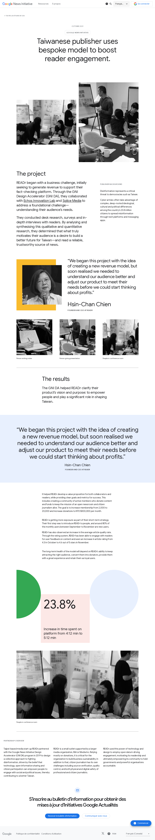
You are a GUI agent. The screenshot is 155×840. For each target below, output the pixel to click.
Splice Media (72, 201)
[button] (121, 4)
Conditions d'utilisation (51, 834)
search (110, 3)
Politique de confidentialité (28, 834)
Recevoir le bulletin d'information (62, 816)
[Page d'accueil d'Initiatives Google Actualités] (17, 4)
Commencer (140, 823)
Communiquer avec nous (96, 816)
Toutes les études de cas (15, 16)
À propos (56, 4)
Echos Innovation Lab (39, 201)
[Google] (7, 834)
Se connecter (144, 4)
